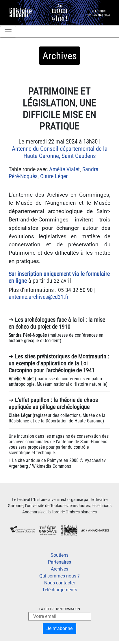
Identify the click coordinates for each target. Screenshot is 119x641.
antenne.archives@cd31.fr (38, 296)
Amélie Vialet (64, 169)
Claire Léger (54, 176)
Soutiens (59, 555)
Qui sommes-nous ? (59, 576)
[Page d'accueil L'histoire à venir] (59, 12)
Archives (59, 569)
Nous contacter (59, 583)
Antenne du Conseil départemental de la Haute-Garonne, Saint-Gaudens (59, 152)
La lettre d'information (59, 609)
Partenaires (59, 562)
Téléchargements (59, 589)
